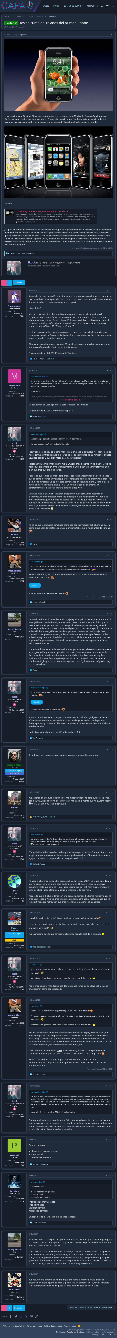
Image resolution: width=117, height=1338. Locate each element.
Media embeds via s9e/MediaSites (102, 1332)
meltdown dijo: (37, 434)
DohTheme (111, 1334)
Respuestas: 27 (24, 34)
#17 (111, 1139)
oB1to (14, 807)
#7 (111, 614)
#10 (111, 792)
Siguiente (18, 282)
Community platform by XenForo (92, 1330)
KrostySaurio (14, 629)
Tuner (14, 890)
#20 (111, 1274)
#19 (111, 1234)
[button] (83, 5)
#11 (111, 828)
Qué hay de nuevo (72, 6)
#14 (111, 958)
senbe (14, 534)
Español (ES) (19, 1326)
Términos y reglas (34, 1326)
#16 (111, 1086)
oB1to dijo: (35, 834)
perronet (14, 1154)
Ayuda (66, 1326)
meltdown (14, 385)
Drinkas (14, 1191)
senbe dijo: (35, 561)
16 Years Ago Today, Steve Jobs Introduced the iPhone (42, 211)
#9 (111, 749)
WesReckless (14, 570)
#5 (111, 519)
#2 (111, 290)
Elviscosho (14, 1289)
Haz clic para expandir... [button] (71, 399)
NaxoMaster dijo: (38, 376)
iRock (8, 27)
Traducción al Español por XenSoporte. (71, 1332)
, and (21, 253)
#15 (111, 1000)
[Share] (112, 34)
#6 (111, 555)
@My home (75, 262)
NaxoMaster (14, 305)
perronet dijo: (36, 1182)
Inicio (46, 6)
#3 (111, 370)
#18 (111, 1176)
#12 (111, 875)
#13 (111, 912)
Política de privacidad (53, 1326)
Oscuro (7, 1326)
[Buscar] (114, 6)
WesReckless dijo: (38, 687)
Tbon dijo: (35, 964)
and (39, 416)
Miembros (92, 6)
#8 (111, 681)
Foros (56, 6)
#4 (111, 428)
